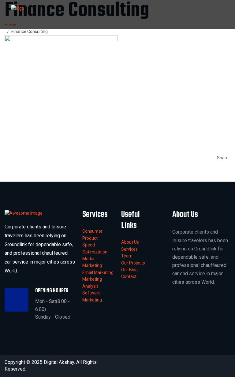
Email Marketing (98, 272)
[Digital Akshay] (17, 8)
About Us (130, 242)
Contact (128, 276)
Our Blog (129, 269)
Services (129, 249)
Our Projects (133, 263)
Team (126, 255)
